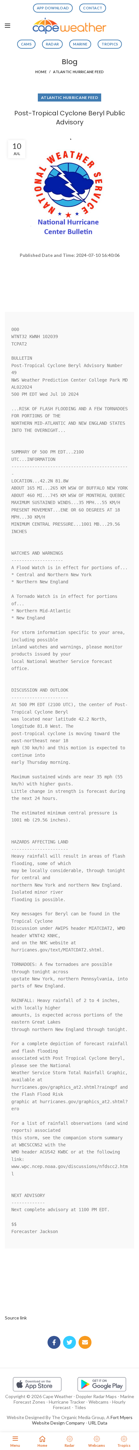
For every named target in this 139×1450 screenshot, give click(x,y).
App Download (53, 8)
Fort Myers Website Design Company (82, 1420)
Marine (80, 44)
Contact (92, 8)
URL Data (97, 1423)
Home (41, 72)
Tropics (110, 44)
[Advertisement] (69, 282)
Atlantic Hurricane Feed (78, 72)
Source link (16, 1317)
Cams (26, 44)
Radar (52, 44)
